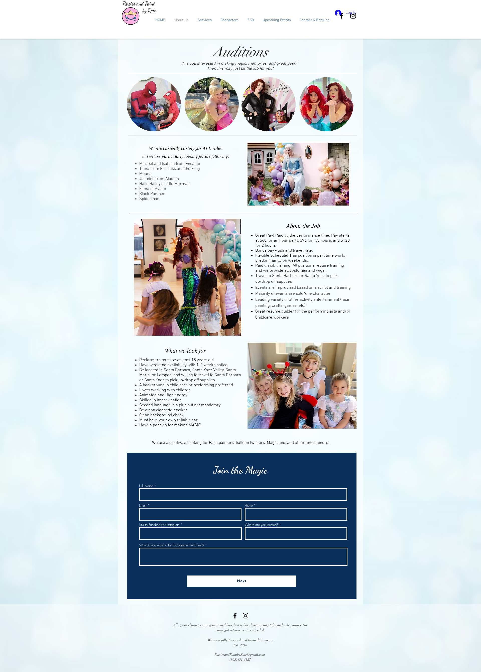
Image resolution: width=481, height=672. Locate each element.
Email (142, 505)
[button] (204, 20)
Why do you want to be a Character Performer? (171, 545)
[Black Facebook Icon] (235, 615)
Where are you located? (261, 524)
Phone (249, 505)
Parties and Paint (139, 4)
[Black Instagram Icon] (245, 615)
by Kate (149, 10)
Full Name (146, 486)
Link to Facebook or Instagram (159, 524)
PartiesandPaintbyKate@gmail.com (239, 654)
